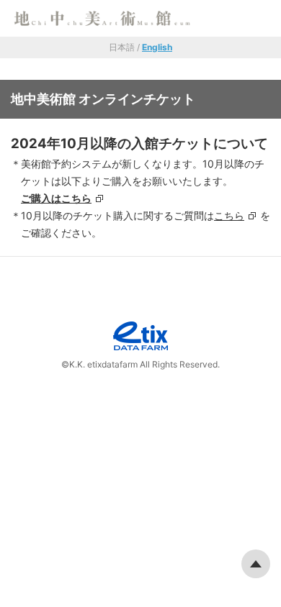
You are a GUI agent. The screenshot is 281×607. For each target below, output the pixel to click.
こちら (229, 215)
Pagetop (255, 563)
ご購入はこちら (56, 198)
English (157, 47)
